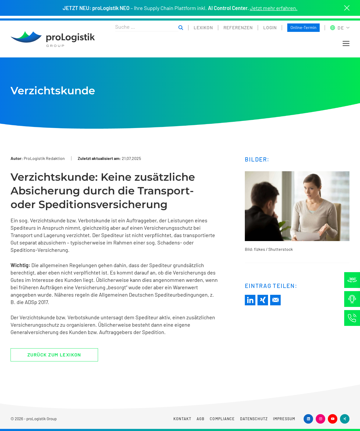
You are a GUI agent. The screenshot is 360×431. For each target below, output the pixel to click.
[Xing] (262, 300)
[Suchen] (180, 27)
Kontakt (182, 419)
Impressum (284, 419)
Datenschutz (254, 419)
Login (270, 27)
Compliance (222, 419)
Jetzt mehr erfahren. (274, 8)
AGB (201, 419)
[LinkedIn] (250, 300)
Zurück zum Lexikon (54, 354)
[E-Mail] (275, 300)
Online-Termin (303, 27)
